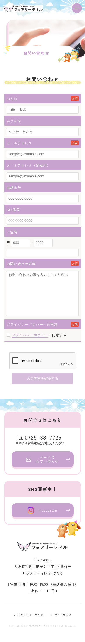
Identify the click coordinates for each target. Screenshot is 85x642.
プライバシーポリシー (30, 334)
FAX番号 (13, 209)
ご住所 (12, 231)
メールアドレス (19, 143)
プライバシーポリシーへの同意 (32, 324)
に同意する (39, 334)
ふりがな (14, 120)
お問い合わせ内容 (21, 263)
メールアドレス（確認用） (29, 165)
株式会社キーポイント (41, 625)
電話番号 (14, 187)
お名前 (12, 98)
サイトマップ (63, 615)
